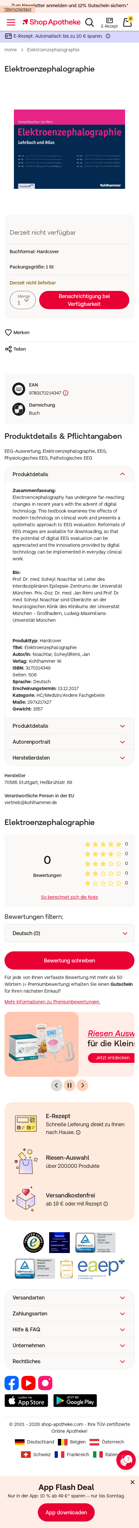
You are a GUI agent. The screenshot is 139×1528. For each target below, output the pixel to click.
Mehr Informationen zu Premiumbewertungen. (52, 1001)
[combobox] (23, 300)
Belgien (78, 1441)
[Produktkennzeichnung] (65, 393)
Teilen (20, 349)
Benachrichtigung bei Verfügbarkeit (84, 300)
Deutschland (40, 1441)
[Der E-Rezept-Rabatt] (108, 37)
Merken (21, 332)
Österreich (113, 1441)
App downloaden (66, 1512)
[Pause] (69, 1085)
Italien (111, 1454)
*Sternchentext (17, 9)
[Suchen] (89, 22)
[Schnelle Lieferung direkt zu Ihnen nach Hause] (78, 1132)
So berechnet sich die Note (69, 897)
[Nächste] (82, 1085)
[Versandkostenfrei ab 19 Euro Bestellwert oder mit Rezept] (105, 1204)
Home (11, 49)
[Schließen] (132, 1482)
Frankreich (78, 1454)
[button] (69, 474)
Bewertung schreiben (69, 960)
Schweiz (42, 1454)
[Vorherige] (56, 1085)
